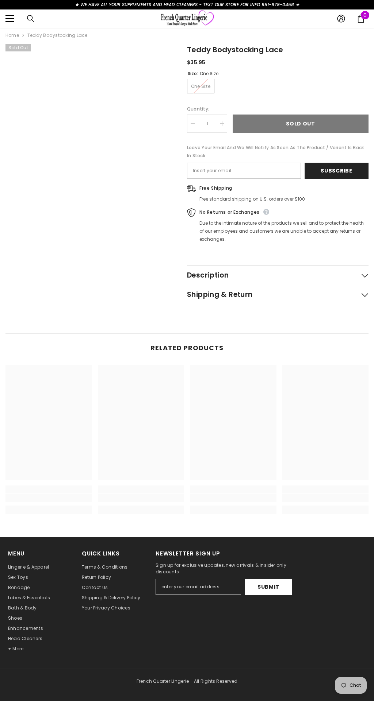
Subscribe (336, 170)
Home (12, 35)
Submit (268, 586)
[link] (48, 498)
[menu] (9, 18)
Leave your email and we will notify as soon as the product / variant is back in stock (275, 151)
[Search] (30, 18)
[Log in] (341, 18)
